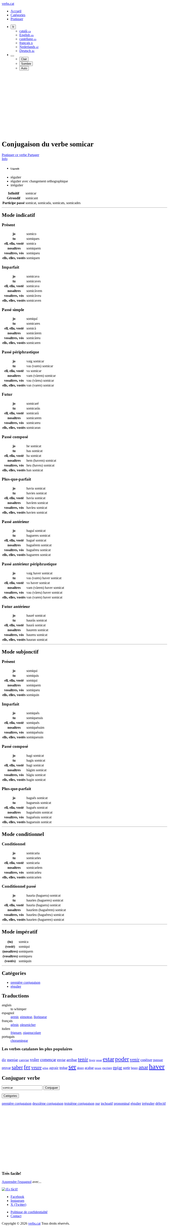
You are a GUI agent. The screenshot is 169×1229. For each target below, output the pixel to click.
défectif (160, 1103)
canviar (24, 1060)
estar (108, 1059)
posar (99, 1060)
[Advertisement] (84, 104)
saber (17, 1067)
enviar (61, 1060)
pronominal (122, 1103)
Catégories (18, 15)
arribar (71, 1060)
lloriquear (40, 1017)
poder (122, 1059)
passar (158, 1060)
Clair (24, 59)
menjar (12, 1060)
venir (135, 1059)
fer (27, 1067)
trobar (63, 1068)
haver (157, 1066)
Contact (16, 1216)
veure (36, 1067)
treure (98, 1068)
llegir (92, 1060)
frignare (16, 1033)
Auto (24, 68)
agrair (54, 1068)
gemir (14, 1017)
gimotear (26, 1017)
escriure (107, 1068)
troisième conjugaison (79, 1103)
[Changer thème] (12, 56)
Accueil (16, 11)
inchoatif (107, 1103)
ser (72, 1066)
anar (143, 1067)
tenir (83, 1059)
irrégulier (148, 1103)
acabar (89, 1068)
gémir (14, 1025)
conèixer (146, 1060)
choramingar (19, 1040)
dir (4, 1060)
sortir (126, 1068)
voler (34, 1059)
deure (80, 1068)
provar (6, 1068)
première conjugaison (25, 982)
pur (97, 1103)
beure (134, 1068)
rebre (45, 1068)
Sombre (26, 63)
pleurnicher (28, 1025)
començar (48, 1059)
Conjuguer (51, 1087)
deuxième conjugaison (47, 1103)
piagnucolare (32, 1033)
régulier (16, 986)
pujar (117, 1067)
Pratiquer (17, 19)
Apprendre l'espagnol (16, 1182)
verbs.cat (8, 3)
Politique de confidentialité (29, 1212)
